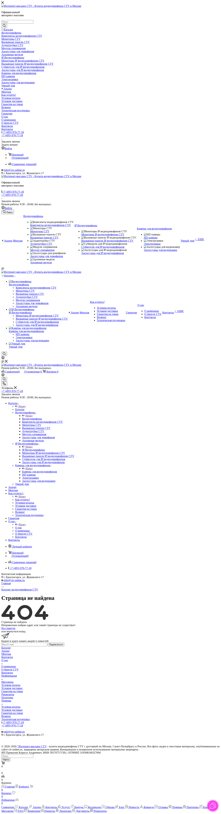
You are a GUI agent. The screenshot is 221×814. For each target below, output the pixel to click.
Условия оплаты (10, 685)
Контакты (7, 657)
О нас (18, 527)
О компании (8, 666)
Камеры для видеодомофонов (39, 471)
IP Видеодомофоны (33, 449)
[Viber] (111, 741)
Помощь (6, 700)
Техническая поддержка (15, 719)
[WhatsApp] (113, 741)
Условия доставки (11, 688)
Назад (22, 406)
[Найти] (4, 26)
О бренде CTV (10, 669)
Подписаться (56, 644)
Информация (9, 675)
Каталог (20, 409)
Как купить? (22, 499)
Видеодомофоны (32, 418)
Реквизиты (7, 694)
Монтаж (6, 654)
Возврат (6, 716)
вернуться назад (16, 631)
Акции (5, 650)
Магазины (7, 681)
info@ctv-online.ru (14, 170)
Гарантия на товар (12, 691)
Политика (7, 697)
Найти (6, 759)
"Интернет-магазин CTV (32, 746)
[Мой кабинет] (2, 358)
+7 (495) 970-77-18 (13, 132)
